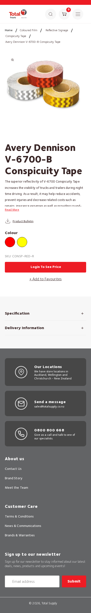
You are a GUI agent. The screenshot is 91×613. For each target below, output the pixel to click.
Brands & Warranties (20, 535)
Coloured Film (28, 30)
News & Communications (23, 526)
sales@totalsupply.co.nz (49, 406)
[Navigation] (77, 14)
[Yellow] (22, 242)
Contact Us (13, 469)
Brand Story (13, 478)
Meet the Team (16, 487)
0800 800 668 (49, 430)
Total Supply (49, 603)
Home (9, 30)
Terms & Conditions (19, 516)
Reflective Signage (57, 30)
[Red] (10, 242)
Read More (12, 209)
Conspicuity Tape (15, 36)
